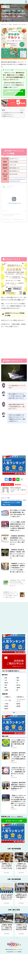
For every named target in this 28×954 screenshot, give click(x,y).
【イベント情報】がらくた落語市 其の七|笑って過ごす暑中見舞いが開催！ (18, 743)
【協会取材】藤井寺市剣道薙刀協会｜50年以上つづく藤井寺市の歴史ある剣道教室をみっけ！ (18, 785)
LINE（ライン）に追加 (15, 821)
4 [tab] (16, 877)
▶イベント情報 (6, 497)
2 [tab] (13, 877)
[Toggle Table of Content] (21, 110)
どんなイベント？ (7, 114)
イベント (5, 500)
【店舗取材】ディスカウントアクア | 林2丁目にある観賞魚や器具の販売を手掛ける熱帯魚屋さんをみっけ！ (6, 928)
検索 (14, 712)
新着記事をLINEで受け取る (15, 92)
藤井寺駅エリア (19, 500)
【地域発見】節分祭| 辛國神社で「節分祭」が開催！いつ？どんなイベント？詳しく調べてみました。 (17, 554)
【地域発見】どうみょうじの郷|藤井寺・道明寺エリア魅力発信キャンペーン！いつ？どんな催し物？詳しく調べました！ (17, 567)
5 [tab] (17, 877)
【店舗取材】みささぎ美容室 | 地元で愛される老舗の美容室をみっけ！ (7, 896)
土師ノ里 (9, 500)
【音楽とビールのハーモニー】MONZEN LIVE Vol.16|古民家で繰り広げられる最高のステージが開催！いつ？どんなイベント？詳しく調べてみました (18, 801)
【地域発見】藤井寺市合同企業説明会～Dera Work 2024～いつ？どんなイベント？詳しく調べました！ (17, 540)
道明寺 (24, 500)
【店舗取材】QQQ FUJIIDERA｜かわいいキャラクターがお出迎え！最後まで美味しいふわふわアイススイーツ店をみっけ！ (6, 867)
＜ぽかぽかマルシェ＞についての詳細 (13, 112)
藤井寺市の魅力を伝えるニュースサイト (14, 949)
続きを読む (6, 872)
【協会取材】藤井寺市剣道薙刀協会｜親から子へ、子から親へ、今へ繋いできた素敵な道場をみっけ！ (18, 757)
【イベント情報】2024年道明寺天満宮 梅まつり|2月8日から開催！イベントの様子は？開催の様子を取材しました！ (17, 526)
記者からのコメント (8, 116)
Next (26, 864)
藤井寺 (13, 500)
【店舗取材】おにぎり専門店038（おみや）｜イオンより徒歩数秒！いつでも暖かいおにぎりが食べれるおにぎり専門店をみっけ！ (21, 867)
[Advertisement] (14, 133)
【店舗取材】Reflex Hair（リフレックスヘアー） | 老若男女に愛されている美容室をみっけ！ (21, 897)
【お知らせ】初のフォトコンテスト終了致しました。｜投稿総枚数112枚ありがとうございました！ (18, 772)
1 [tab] (11, 877)
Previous (1, 864)
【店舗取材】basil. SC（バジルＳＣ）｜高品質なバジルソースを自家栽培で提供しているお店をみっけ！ (21, 928)
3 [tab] (14, 877)
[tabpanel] (6, 863)
